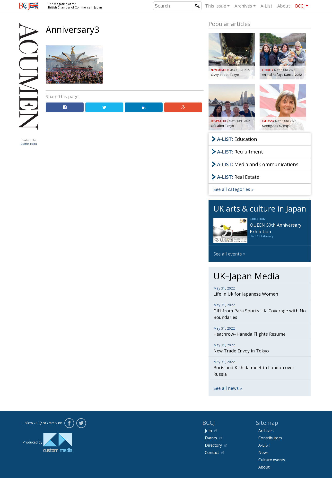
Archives (243, 6)
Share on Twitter (104, 107)
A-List (266, 6)
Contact (212, 452)
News (263, 452)
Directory (213, 445)
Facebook (69, 423)
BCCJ (300, 6)
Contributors (270, 438)
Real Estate (238, 177)
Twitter (81, 423)
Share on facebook (65, 107)
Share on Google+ (183, 107)
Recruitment (240, 151)
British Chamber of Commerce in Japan (28, 6)
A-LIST (264, 445)
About (283, 6)
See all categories (231, 189)
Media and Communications (257, 164)
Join (208, 430)
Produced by (29, 141)
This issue (215, 6)
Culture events (271, 459)
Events (211, 438)
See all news (226, 388)
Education (237, 139)
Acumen (28, 135)
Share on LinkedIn (144, 107)
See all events (227, 254)
